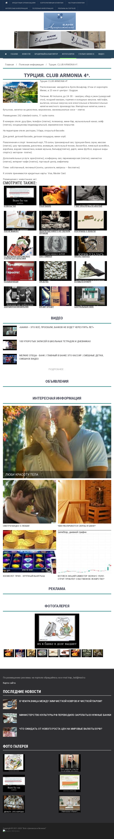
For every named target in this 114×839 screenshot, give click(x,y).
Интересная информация (16, 8)
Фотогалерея (68, 54)
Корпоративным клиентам (51, 3)
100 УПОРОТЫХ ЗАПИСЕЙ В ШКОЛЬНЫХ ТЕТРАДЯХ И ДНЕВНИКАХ (55, 341)
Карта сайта (9, 683)
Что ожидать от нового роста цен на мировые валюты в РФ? (60, 728)
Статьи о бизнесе (86, 54)
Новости (26, 54)
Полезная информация (42, 8)
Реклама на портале (66, 8)
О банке (14, 54)
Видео (101, 54)
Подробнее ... (57, 369)
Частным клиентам (76, 3)
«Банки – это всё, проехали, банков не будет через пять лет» (56, 327)
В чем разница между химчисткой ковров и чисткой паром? (60, 701)
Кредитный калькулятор (46, 54)
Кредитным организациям (24, 3)
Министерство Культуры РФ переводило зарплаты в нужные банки (65, 715)
